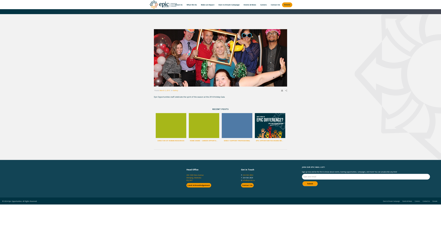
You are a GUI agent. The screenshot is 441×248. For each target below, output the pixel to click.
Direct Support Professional (237, 141)
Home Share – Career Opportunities (204, 141)
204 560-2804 (248, 175)
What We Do (192, 5)
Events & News (250, 5)
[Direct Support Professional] (237, 125)
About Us (178, 5)
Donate (287, 5)
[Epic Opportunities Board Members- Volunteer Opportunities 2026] (270, 125)
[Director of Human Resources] (171, 125)
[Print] (282, 90)
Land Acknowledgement (199, 185)
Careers (263, 5)
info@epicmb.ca (249, 180)
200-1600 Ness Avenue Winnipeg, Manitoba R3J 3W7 (195, 177)
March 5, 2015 (165, 90)
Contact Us (275, 5)
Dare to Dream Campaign (229, 5)
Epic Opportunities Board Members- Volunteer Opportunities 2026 (270, 141)
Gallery (175, 90)
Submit (310, 184)
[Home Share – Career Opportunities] (204, 125)
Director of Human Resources (171, 141)
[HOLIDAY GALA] (220, 58)
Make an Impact (207, 5)
